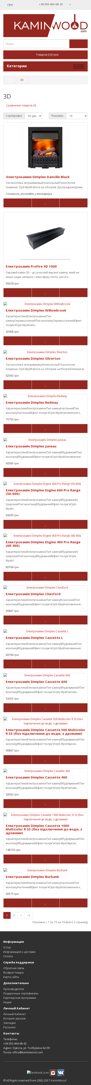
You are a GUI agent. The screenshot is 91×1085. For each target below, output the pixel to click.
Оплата (8, 956)
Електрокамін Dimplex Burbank (32, 876)
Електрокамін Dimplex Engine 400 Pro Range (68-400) (43, 544)
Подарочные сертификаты (20, 993)
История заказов (14, 1018)
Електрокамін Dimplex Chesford (33, 594)
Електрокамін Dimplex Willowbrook (36, 310)
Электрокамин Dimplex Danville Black (38, 177)
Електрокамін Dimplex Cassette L (34, 637)
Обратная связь (13, 968)
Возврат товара (13, 972)
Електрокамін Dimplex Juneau (31, 446)
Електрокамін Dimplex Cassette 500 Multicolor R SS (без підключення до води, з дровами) (45, 732)
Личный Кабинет (14, 1014)
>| (28, 915)
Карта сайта (11, 977)
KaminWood (58, 1080)
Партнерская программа (19, 998)
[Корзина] (79, 4)
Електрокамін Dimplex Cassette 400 (36, 777)
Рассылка (9, 1027)
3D (22, 80)
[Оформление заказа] (84, 4)
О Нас (7, 947)
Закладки (9, 1023)
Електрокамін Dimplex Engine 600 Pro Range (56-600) (43, 492)
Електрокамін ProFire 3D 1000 (31, 266)
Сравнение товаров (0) (21, 105)
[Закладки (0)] (74, 4)
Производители (13, 989)
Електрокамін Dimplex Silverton (33, 358)
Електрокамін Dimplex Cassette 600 (36, 681)
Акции (7, 1002)
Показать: (57, 116)
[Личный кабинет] (68, 4)
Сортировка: (14, 116)
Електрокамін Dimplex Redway (32, 402)
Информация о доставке (19, 952)
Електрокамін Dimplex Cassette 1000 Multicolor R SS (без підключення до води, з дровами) (44, 829)
